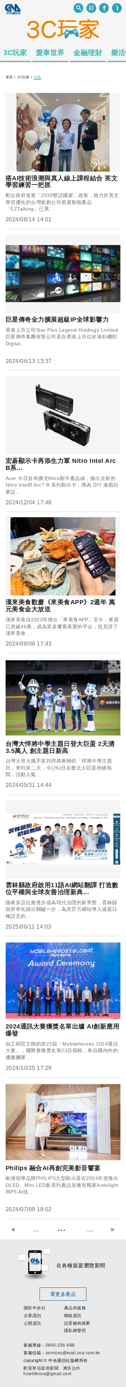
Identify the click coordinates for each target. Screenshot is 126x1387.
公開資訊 (32, 1323)
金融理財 (88, 52)
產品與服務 (75, 1308)
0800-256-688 (60, 1345)
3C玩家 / (24, 77)
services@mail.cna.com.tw (73, 1352)
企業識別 (32, 1315)
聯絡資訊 (73, 1315)
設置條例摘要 (77, 1323)
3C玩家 (15, 52)
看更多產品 (63, 1294)
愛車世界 (50, 52)
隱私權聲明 (75, 1330)
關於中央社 (35, 1308)
